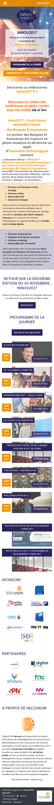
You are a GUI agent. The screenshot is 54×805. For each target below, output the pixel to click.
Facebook (9, 796)
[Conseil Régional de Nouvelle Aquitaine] (14, 603)
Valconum (38, 171)
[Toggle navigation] (5, 3)
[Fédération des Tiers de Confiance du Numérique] (39, 678)
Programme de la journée (27, 65)
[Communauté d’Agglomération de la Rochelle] (39, 603)
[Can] (14, 664)
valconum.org (36, 779)
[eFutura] (14, 678)
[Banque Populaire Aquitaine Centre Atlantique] (39, 617)
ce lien (42, 110)
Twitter (22, 796)
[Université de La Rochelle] (39, 590)
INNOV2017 (27, 305)
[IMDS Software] (27, 637)
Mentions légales (10, 799)
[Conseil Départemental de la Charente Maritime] (14, 617)
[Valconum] (14, 590)
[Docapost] (14, 627)
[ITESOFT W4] (39, 627)
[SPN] (14, 691)
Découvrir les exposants (27, 332)
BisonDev (18, 802)
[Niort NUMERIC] (39, 691)
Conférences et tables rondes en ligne (27, 73)
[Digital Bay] (39, 664)
